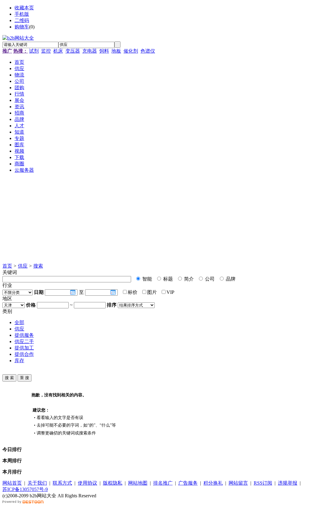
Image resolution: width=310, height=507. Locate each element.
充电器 (89, 51)
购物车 (22, 26)
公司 (209, 278)
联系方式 (62, 483)
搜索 (38, 265)
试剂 (34, 51)
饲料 (104, 51)
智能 (146, 278)
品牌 (230, 278)
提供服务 (24, 335)
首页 (7, 265)
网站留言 (238, 483)
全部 (19, 322)
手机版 (22, 14)
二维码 (22, 20)
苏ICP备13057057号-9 (25, 489)
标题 (167, 278)
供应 (23, 265)
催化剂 (131, 51)
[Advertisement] (155, 220)
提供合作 (24, 354)
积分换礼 (213, 483)
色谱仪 (147, 51)
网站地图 (137, 483)
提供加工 (24, 347)
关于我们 (37, 483)
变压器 (72, 51)
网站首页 (12, 483)
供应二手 (24, 341)
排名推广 (163, 483)
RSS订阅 (263, 483)
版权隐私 (112, 483)
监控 (46, 51)
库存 (19, 360)
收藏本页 (24, 7)
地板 (116, 51)
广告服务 (188, 483)
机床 (58, 51)
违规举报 (287, 483)
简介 (188, 278)
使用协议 (87, 483)
